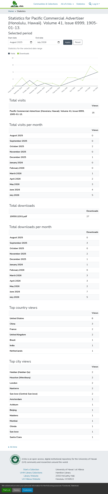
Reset (78, 42)
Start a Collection (31, 469)
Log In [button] (95, 4)
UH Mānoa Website (31, 479)
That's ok (6, 490)
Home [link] (11, 11)
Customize (27, 490)
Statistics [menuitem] (80, 4)
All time (12, 447)
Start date (12, 38)
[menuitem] (67, 4)
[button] (19, 4)
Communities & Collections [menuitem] (45, 4)
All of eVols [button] (66, 4)
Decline (16, 490)
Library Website (31, 475)
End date (39, 38)
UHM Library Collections (31, 472)
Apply (67, 42)
